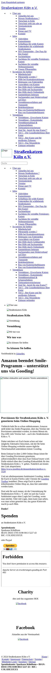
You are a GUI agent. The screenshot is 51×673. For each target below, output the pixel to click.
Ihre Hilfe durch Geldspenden (31, 87)
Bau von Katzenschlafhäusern (31, 110)
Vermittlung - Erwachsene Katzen (33, 117)
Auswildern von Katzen (29, 84)
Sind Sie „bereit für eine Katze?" (32, 130)
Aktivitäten (23, 39)
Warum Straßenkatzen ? (28, 18)
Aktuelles (20, 353)
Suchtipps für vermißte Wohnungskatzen (28, 65)
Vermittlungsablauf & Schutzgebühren (27, 123)
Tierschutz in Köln (26, 21)
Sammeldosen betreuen (28, 94)
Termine (22, 28)
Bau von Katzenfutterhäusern (31, 112)
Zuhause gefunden (26, 145)
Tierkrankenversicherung (29, 127)
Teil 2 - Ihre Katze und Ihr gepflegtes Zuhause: (30, 139)
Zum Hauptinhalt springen (13, 2)
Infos (14, 36)
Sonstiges (22, 662)
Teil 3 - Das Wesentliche (29, 143)
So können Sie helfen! (22, 72)
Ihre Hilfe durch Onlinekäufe (31, 92)
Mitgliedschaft (24, 74)
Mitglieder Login (9, 662)
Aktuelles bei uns (26, 16)
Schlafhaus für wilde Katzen (30, 44)
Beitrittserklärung (26, 107)
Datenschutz (27, 659)
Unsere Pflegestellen (27, 69)
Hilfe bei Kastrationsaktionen (31, 79)
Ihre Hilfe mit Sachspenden (30, 89)
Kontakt (21, 33)
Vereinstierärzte (25, 26)
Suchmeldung (24, 56)
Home (44, 656)
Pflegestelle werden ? (27, 77)
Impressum (15, 659)
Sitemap (32, 662)
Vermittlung (17, 115)
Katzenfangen (24, 41)
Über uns (16, 13)
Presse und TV (24, 31)
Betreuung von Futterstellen (30, 82)
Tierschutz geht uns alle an (30, 23)
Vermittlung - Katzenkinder (30, 120)
